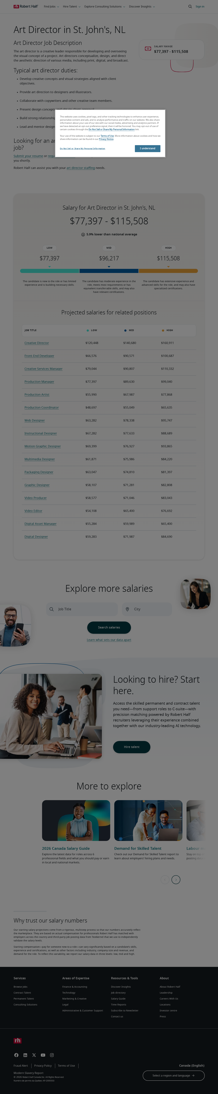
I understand (147, 148)
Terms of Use (107, 136)
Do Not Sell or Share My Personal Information (112, 129)
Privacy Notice (106, 139)
